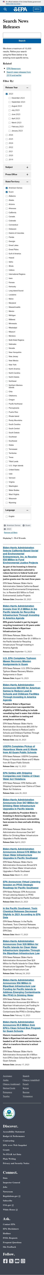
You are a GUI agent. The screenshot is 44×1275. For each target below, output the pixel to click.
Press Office (11, 174)
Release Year (11, 87)
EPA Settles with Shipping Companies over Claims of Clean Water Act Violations (21, 776)
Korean (26, 1088)
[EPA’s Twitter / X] (11, 1261)
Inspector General (11, 1182)
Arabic (6, 1080)
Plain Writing (9, 1159)
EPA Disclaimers (11, 1229)
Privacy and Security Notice (16, 1163)
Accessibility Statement (14, 1131)
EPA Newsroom (14, 68)
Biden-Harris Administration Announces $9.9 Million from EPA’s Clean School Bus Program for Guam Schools (22, 1027)
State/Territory (12, 182)
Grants (6, 1150)
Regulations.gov (10, 1196)
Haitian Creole (9, 1088)
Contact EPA (9, 1224)
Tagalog (6, 1096)
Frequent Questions (12, 1242)
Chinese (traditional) (11, 1084)
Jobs (5, 1187)
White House (9, 1209)
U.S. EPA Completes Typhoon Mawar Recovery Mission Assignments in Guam (19, 661)
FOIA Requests (10, 1238)
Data (5, 1178)
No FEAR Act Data (12, 1154)
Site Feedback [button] (9, 1247)
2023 (8, 529)
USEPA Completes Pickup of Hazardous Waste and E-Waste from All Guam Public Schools (20, 749)
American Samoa (13, 525)
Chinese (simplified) (31, 1080)
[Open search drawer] (5, 9)
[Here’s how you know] (22, 3)
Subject (9, 167)
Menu (37, 9)
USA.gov (7, 1205)
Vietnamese (28, 1096)
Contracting (8, 1140)
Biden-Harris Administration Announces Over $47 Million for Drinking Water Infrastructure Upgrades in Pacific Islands (20, 804)
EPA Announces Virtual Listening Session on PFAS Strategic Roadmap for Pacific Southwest (21, 884)
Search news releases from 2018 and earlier (19, 73)
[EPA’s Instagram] (23, 1261)
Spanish (26, 1076)
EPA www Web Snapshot (15, 1145)
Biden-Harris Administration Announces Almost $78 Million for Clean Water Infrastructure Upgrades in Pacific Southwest (22, 854)
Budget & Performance (14, 1136)
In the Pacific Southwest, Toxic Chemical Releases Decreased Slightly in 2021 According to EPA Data (22, 913)
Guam (27, 525)
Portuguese (7, 1092)
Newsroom (8, 1191)
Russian (26, 1092)
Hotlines (7, 1233)
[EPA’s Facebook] (5, 1261)
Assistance (7, 1076)
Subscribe (7, 1200)
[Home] (20, 9)
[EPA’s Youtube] (17, 1261)
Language (10, 510)
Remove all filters (10, 532)
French (25, 1084)
